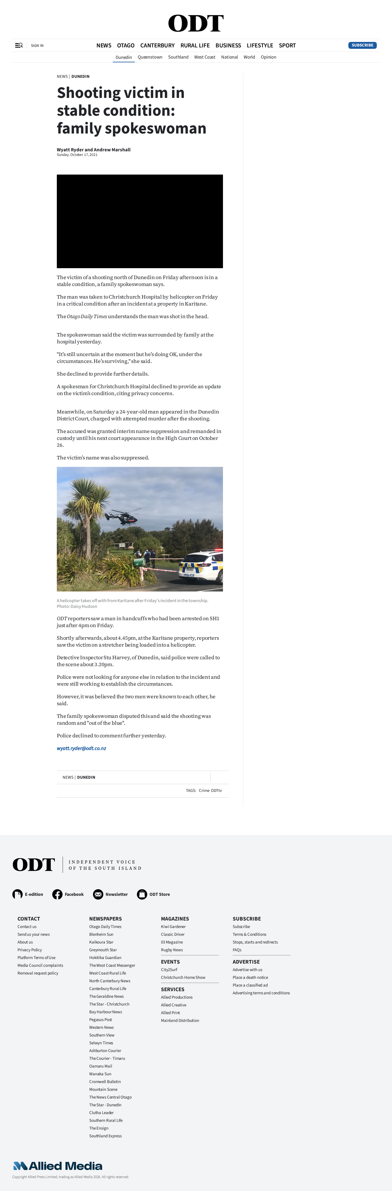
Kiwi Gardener (173, 927)
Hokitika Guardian (105, 958)
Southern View (102, 1035)
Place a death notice (250, 978)
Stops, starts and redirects (255, 942)
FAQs (237, 950)
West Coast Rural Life (107, 973)
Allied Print (170, 1013)
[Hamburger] (19, 45)
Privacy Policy (30, 950)
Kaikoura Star (101, 942)
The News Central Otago (110, 1097)
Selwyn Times (101, 1043)
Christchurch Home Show (183, 978)
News (103, 45)
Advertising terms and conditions (261, 993)
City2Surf (169, 970)
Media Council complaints (40, 965)
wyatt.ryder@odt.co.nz (81, 748)
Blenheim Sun (101, 934)
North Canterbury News (109, 981)
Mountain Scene (103, 1089)
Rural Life (195, 45)
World (249, 57)
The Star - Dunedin (105, 1105)
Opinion (268, 57)
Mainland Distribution (180, 1021)
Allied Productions (177, 997)
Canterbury (157, 45)
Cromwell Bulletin (105, 1082)
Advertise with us (247, 970)
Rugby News (172, 950)
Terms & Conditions (249, 934)
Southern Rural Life (106, 1120)
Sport (287, 45)
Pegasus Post (100, 1020)
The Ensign (98, 1128)
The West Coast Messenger (112, 965)
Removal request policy (38, 973)
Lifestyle (260, 45)
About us (25, 942)
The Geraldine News (106, 996)
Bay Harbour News (105, 1012)
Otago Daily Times (105, 927)
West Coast (205, 57)
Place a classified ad (250, 985)
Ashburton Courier (105, 1051)
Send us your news (33, 934)
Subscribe (362, 45)
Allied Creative (173, 1005)
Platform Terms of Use (36, 958)
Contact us (27, 927)
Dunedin (124, 57)
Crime (204, 791)
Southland (178, 57)
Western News (101, 1027)
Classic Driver (173, 934)
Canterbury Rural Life (107, 989)
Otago (126, 45)
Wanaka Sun (100, 1074)
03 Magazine (172, 942)
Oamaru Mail (100, 1066)
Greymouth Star (103, 950)
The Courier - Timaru (107, 1058)
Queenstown (150, 57)
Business (228, 45)
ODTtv (216, 791)
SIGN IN (37, 45)
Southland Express (105, 1136)
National (229, 57)
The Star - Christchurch (109, 1004)
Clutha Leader (101, 1113)
